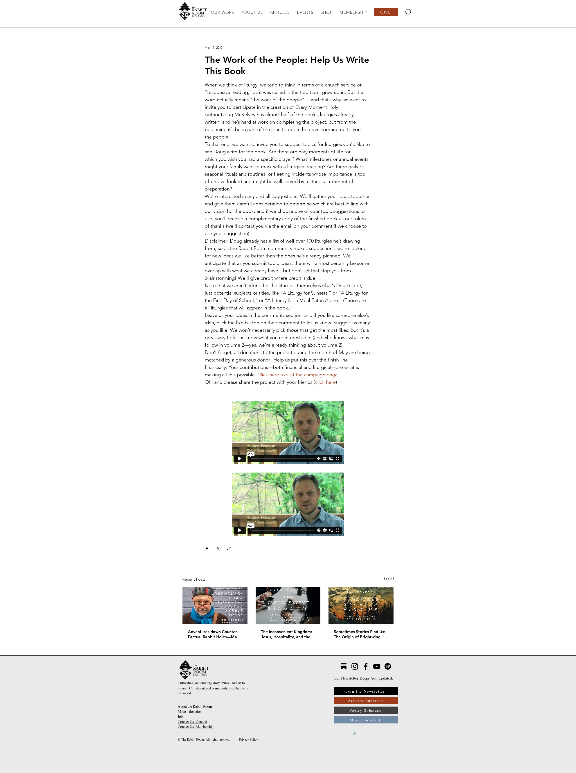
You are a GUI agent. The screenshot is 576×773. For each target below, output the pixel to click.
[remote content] (288, 433)
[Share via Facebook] (207, 548)
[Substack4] (343, 666)
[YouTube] (376, 666)
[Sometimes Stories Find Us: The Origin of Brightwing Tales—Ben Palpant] (361, 605)
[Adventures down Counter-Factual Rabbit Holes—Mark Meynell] (215, 605)
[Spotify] (387, 666)
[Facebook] (365, 666)
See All (389, 579)
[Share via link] (229, 548)
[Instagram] (354, 666)
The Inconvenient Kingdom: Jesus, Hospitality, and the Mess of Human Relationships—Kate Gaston (287, 634)
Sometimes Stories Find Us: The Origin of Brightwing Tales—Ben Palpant (359, 634)
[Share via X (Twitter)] (218, 548)
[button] (222, 12)
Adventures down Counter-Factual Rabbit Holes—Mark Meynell (214, 634)
